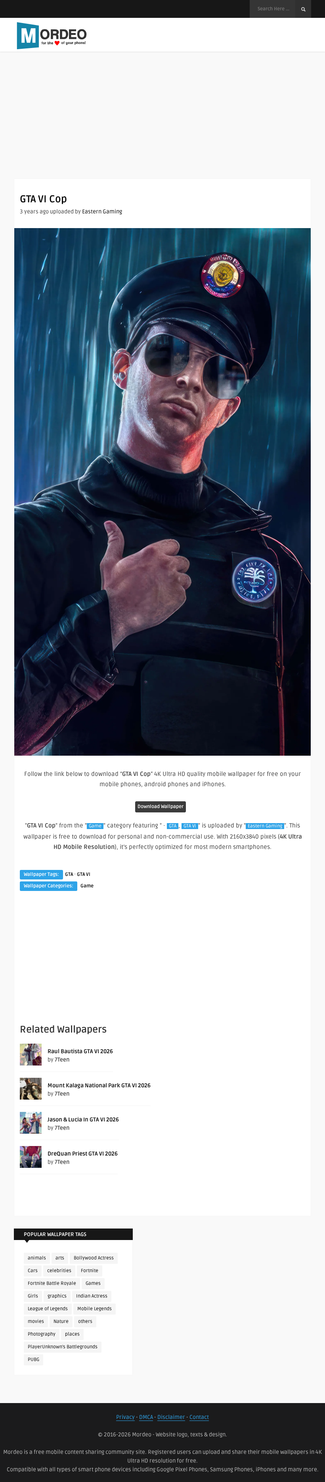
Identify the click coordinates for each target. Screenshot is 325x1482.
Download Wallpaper (161, 807)
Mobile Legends (94, 1309)
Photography (41, 1334)
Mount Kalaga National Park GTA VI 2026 (99, 1085)
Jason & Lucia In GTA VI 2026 (83, 1119)
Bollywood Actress (94, 1258)
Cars (33, 1271)
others (85, 1322)
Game (95, 826)
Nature (61, 1322)
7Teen (62, 1059)
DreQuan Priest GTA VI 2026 (83, 1153)
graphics (57, 1296)
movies (36, 1322)
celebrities (59, 1271)
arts (59, 1258)
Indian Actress (91, 1296)
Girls (33, 1296)
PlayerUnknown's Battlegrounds (63, 1347)
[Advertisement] (162, 123)
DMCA (146, 1417)
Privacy (125, 1417)
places (72, 1334)
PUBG (33, 1360)
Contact (199, 1417)
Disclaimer (171, 1417)
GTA (172, 826)
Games (93, 1283)
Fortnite (89, 1271)
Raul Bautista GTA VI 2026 (80, 1051)
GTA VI (190, 826)
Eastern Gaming (102, 211)
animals (37, 1258)
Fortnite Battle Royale (52, 1283)
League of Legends (48, 1309)
